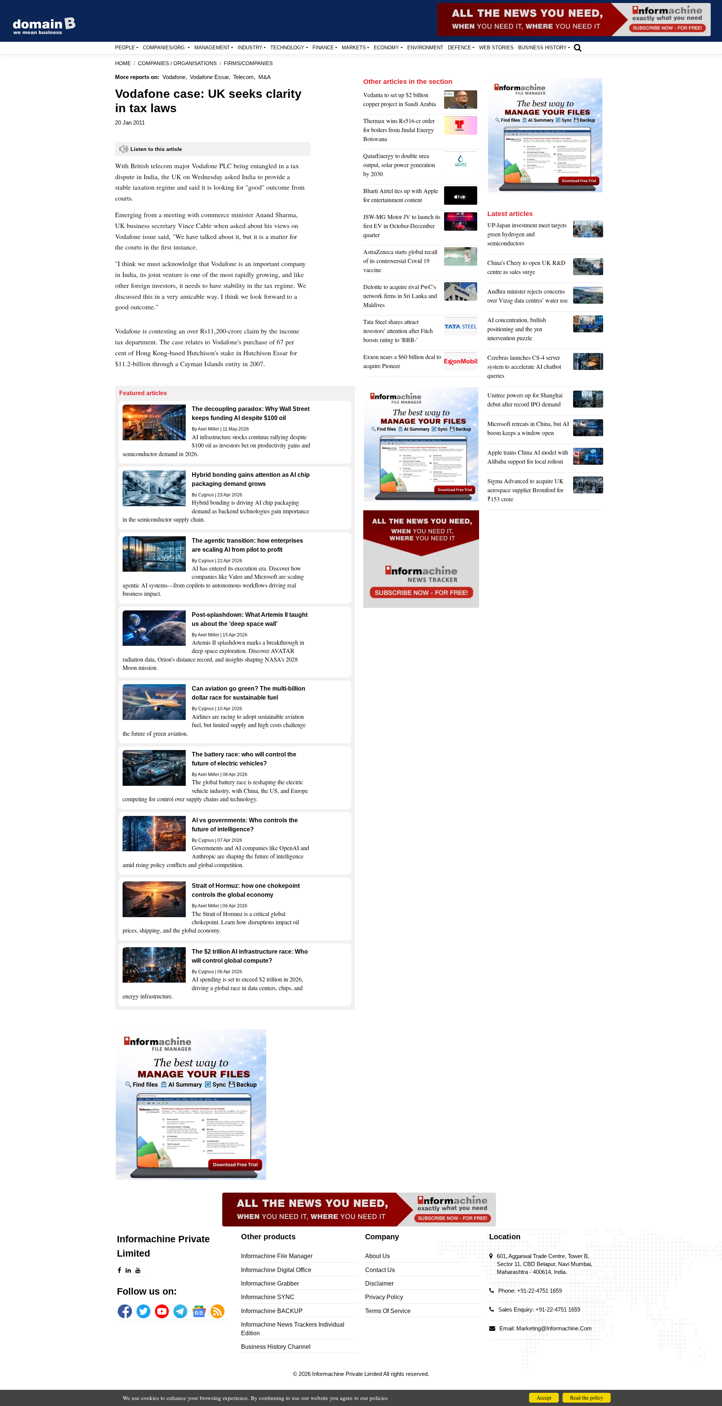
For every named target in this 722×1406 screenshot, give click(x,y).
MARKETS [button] (354, 47)
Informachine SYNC (267, 1297)
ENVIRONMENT (425, 47)
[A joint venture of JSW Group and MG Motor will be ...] (461, 227)
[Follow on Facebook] (125, 1311)
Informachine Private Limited (347, 1374)
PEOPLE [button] (125, 47)
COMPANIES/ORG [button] (164, 47)
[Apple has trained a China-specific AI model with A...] (588, 459)
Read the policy (586, 1397)
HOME (123, 63)
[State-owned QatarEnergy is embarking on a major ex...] (461, 166)
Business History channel (276, 1347)
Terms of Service (388, 1311)
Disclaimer (379, 1283)
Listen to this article (156, 149)
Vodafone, (174, 77)
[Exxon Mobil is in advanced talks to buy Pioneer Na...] (461, 363)
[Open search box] (577, 47)
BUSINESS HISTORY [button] (542, 47)
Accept (544, 1397)
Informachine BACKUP (272, 1311)
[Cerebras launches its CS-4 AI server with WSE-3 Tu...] (588, 368)
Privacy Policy (384, 1297)
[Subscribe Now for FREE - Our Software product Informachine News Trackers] (574, 19)
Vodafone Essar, (210, 77)
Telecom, (244, 77)
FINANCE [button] (323, 47)
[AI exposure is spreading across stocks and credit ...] (588, 330)
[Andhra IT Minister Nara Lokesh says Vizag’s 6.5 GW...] (588, 298)
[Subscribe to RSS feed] (217, 1311)
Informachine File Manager (276, 1256)
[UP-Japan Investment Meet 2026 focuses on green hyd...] (588, 236)
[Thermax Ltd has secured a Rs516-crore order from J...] (461, 131)
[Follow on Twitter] (143, 1311)
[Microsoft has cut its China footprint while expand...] (588, 430)
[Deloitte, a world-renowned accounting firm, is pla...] (461, 297)
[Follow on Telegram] (180, 1311)
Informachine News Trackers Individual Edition (292, 1328)
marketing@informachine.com (554, 1328)
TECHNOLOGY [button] (287, 47)
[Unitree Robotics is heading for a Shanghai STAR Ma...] (588, 401)
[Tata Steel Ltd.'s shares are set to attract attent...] (461, 332)
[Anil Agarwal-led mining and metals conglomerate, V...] (461, 101)
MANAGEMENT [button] (212, 47)
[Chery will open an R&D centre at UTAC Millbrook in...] (588, 269)
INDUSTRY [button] (250, 47)
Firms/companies (248, 63)
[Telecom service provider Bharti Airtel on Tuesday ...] (461, 197)
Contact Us (380, 1270)
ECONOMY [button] (386, 47)
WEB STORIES (496, 47)
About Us (377, 1256)
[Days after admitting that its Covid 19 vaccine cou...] (461, 262)
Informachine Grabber (270, 1283)
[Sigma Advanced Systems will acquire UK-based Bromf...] (588, 491)
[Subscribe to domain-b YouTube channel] (162, 1311)
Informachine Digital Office (276, 1270)
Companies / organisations (177, 63)
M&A (264, 77)
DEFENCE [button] (459, 47)
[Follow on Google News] (199, 1311)
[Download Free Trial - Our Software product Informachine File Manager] (235, 1104)
